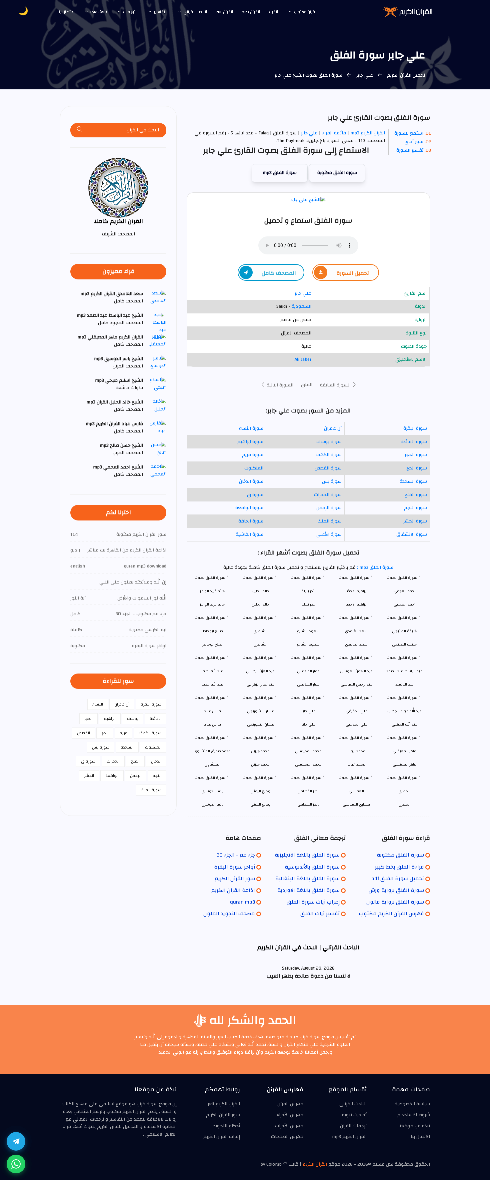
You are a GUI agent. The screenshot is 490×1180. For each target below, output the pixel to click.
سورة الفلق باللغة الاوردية (308, 890)
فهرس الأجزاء (290, 1115)
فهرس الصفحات (287, 1136)
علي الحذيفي (356, 724)
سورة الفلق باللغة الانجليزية (307, 855)
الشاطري (260, 644)
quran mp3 (242, 902)
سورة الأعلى (329, 534)
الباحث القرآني (195, 11)
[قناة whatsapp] (16, 1164)
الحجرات (113, 761)
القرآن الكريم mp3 (367, 133)
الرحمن (135, 775)
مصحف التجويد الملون (229, 914)
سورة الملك (330, 521)
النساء (97, 704)
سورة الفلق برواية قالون (395, 902)
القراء (273, 11)
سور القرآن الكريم (235, 879)
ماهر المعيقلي (404, 764)
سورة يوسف (329, 441)
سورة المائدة (414, 441)
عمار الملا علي (308, 684)
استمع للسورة (408, 133)
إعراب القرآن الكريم (221, 1136)
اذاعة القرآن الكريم (233, 890)
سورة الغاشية (249, 534)
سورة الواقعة (249, 507)
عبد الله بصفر (212, 684)
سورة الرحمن (329, 507)
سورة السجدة (413, 481)
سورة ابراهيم (250, 441)
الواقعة (112, 775)
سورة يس (332, 481)
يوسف (132, 718)
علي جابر (364, 75)
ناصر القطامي (308, 804)
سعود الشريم (308, 644)
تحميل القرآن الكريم (405, 75)
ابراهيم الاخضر (356, 604)
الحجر (88, 718)
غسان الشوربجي (260, 724)
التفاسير (160, 11)
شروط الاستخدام (413, 1115)
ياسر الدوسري (212, 804)
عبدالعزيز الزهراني (260, 684)
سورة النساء (251, 428)
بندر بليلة (308, 604)
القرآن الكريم (315, 1164)
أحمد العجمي (404, 604)
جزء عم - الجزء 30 (236, 855)
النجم (157, 775)
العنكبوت (253, 468)
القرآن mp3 (251, 11)
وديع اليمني (260, 804)
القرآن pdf (224, 11)
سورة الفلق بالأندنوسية (312, 867)
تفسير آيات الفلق (320, 914)
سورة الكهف (329, 454)
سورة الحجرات (328, 494)
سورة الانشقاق (411, 534)
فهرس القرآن (290, 1104)
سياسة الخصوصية (412, 1104)
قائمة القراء (334, 133)
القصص (83, 733)
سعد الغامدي (356, 644)
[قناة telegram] (16, 1141)
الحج (104, 733)
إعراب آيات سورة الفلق (313, 902)
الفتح (135, 761)
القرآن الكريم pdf (224, 1104)
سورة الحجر (416, 454)
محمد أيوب (356, 764)
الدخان (156, 761)
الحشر (89, 775)
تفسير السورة (409, 150)
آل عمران (333, 428)
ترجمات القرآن (353, 1126)
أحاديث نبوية (354, 1115)
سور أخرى (414, 141)
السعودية (301, 306)
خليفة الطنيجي (404, 644)
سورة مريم (252, 454)
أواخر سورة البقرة (234, 867)
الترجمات (130, 11)
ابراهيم (110, 718)
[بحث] (80, 130)
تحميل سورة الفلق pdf (397, 879)
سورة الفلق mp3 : (374, 567)
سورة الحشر (415, 521)
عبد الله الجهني (404, 724)
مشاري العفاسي (356, 804)
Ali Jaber (303, 359)
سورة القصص (328, 468)
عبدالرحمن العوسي (356, 684)
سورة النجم (415, 507)
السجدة (127, 747)
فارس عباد (212, 724)
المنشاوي (212, 764)
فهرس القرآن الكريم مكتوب (391, 914)
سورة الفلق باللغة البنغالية (307, 879)
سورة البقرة (415, 428)
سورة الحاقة (250, 521)
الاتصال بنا (66, 11)
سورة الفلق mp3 (280, 172)
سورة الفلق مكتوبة (337, 172)
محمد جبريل (260, 764)
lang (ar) (98, 11)
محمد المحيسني (308, 764)
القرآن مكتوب (305, 11)
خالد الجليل (260, 604)
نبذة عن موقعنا (414, 1126)
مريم (123, 733)
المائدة (155, 718)
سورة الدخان (251, 481)
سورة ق (255, 494)
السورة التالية (279, 385)
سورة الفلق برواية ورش (396, 890)
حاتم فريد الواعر (212, 604)
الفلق (306, 384)
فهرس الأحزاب (289, 1126)
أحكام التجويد (226, 1126)
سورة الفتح (416, 494)
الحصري (404, 804)
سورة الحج (416, 468)
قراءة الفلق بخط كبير (399, 867)
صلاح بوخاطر (212, 644)
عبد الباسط (404, 684)
